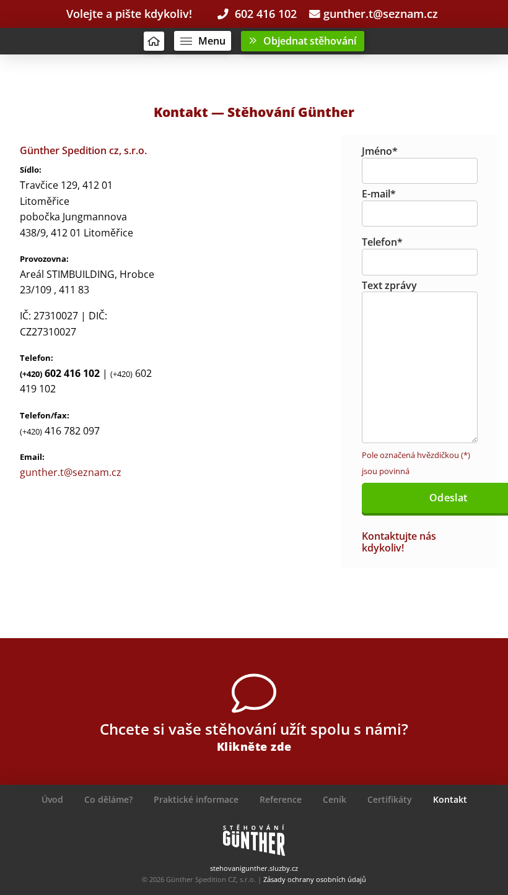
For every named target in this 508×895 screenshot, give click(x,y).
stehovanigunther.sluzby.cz (254, 868)
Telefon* (382, 242)
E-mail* (379, 194)
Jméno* (380, 151)
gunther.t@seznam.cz (379, 13)
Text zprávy (389, 285)
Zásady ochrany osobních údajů (314, 879)
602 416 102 (263, 13)
